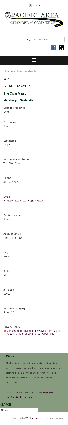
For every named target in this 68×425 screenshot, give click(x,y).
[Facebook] (53, 48)
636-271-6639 (47, 392)
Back (6, 78)
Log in (36, 5)
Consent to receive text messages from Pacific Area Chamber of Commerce (33, 332)
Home (9, 71)
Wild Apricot (32, 418)
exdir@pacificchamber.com (19, 397)
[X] (62, 48)
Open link (48, 333)
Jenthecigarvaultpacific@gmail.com (23, 200)
